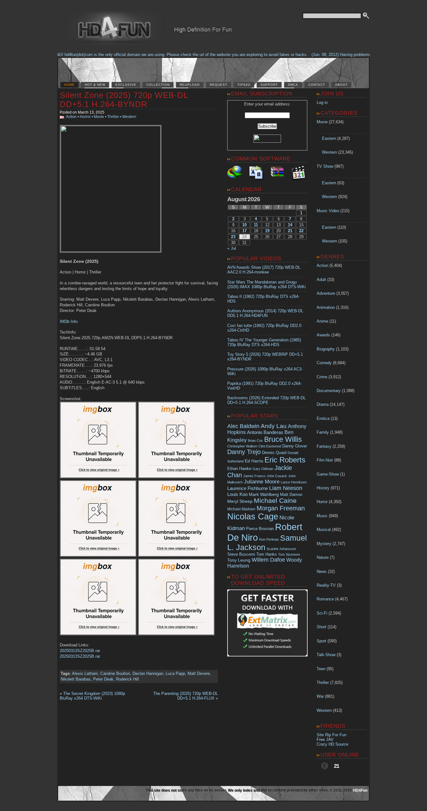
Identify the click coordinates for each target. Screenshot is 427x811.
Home (69, 84)
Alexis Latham (85, 673)
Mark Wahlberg (264, 494)
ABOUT (341, 84)
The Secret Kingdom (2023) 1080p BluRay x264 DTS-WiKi (92, 696)
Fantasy (324, 446)
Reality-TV (326, 585)
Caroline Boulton (115, 673)
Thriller (113, 117)
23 (233, 236)
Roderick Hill (127, 679)
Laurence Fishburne (247, 488)
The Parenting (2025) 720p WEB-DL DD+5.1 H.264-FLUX (185, 696)
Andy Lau (274, 425)
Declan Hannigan (148, 673)
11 (256, 224)
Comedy (324, 362)
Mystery (324, 543)
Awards (323, 335)
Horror (85, 117)
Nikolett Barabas (76, 679)
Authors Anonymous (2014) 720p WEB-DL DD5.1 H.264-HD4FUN (265, 313)
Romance (325, 599)
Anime (322, 321)
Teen (321, 668)
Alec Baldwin (243, 426)
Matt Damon (291, 494)
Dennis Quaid (274, 452)
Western (129, 117)
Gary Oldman (263, 469)
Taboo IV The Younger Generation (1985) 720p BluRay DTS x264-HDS (264, 342)
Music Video (328, 210)
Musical (324, 529)
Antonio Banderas (265, 432)
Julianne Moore (261, 482)
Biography (326, 349)
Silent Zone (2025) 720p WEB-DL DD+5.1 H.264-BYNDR (124, 100)
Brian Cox (255, 440)
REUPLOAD (190, 84)
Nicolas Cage (252, 516)
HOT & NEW (95, 84)
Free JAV (325, 739)
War (320, 696)
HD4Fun (360, 790)
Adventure (326, 293)
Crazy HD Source (332, 744)
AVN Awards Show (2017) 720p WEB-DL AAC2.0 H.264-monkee (263, 269)
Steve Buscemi (241, 554)
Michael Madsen (241, 509)
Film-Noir (325, 460)
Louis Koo (237, 494)
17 (244, 230)
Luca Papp (175, 673)
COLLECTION (158, 84)
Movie (99, 117)
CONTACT (316, 84)
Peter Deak (103, 679)
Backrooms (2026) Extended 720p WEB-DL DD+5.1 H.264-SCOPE (266, 400)
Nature (323, 557)
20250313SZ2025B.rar (80, 650)
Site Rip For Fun (331, 734)
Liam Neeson (285, 488)
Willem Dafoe (268, 560)
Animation (326, 307)
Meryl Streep (240, 501)
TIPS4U (243, 84)
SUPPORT (269, 84)
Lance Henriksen (294, 482)
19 (267, 230)
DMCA (293, 84)
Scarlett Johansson (281, 549)
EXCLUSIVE (125, 84)
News (322, 571)
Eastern (329, 138)
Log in (322, 102)
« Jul (231, 248)
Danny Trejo (244, 451)
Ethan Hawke (239, 468)
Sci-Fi (322, 613)
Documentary (329, 390)
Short (321, 627)
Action (71, 117)
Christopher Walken (242, 446)
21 (290, 230)
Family (323, 432)
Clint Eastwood (270, 446)
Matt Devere (199, 673)
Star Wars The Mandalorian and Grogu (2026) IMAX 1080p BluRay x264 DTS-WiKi (266, 284)
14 (290, 224)
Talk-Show (326, 654)
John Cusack (277, 476)
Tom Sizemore (289, 554)
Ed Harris (254, 460)
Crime (322, 377)
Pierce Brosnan (260, 528)
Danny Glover (294, 446)
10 (244, 224)
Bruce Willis (283, 439)
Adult (321, 279)
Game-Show (328, 474)
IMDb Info (69, 321)
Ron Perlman (269, 539)
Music (322, 515)
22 (301, 230)
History (323, 488)
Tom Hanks (266, 554)
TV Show (325, 166)
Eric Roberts (284, 460)
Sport (321, 641)
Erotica (323, 418)
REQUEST (218, 84)
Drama (323, 404)
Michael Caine (275, 500)
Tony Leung (238, 560)
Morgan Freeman (281, 508)
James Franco (254, 476)
